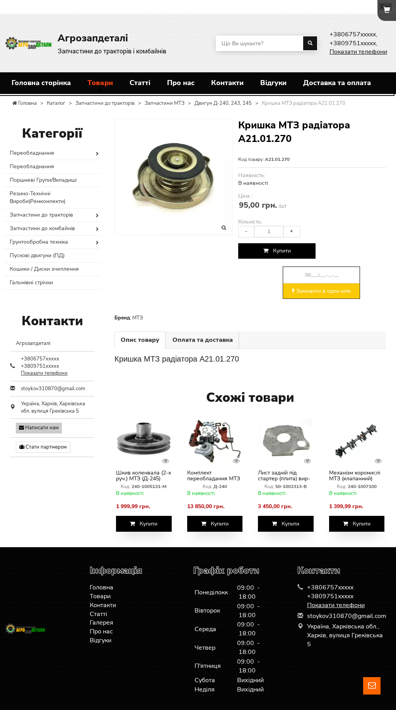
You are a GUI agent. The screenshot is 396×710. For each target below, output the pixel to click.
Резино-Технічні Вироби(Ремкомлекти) (37, 197)
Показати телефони (358, 52)
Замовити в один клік (323, 291)
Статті (140, 82)
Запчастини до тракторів (41, 214)
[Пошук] (310, 43)
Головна (101, 587)
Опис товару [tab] (140, 340)
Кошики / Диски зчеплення (44, 269)
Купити (279, 250)
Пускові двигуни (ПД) (37, 255)
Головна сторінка (41, 82)
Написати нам (41, 427)
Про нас (181, 82)
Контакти (227, 82)
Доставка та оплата (337, 82)
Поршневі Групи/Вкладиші (43, 180)
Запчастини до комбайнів (42, 228)
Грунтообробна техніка (39, 242)
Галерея (101, 622)
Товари (100, 82)
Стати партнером (45, 447)
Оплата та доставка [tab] (202, 340)
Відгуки (273, 82)
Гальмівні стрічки (31, 282)
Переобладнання (32, 153)
